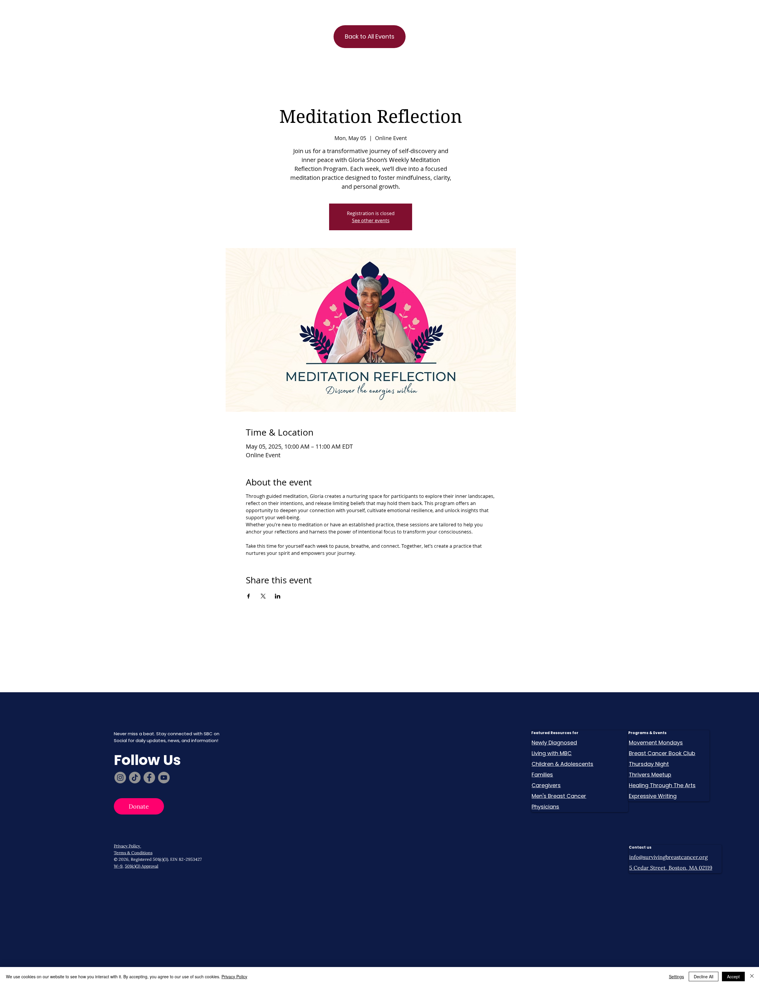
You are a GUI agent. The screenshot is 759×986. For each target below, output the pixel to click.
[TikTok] (135, 777)
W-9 (118, 866)
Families (542, 774)
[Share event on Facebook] (248, 596)
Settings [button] (676, 976)
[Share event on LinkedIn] (277, 596)
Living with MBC (552, 753)
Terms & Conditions (133, 852)
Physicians (545, 806)
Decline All (703, 976)
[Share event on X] (263, 596)
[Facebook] (149, 777)
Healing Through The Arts (662, 785)
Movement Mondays (656, 742)
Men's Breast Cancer (559, 796)
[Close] (751, 976)
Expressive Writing (653, 796)
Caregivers (546, 785)
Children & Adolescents (562, 764)
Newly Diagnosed (554, 742)
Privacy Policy (127, 846)
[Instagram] (120, 777)
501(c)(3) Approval (141, 866)
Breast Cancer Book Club (662, 753)
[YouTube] (164, 777)
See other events (371, 220)
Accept (733, 976)
